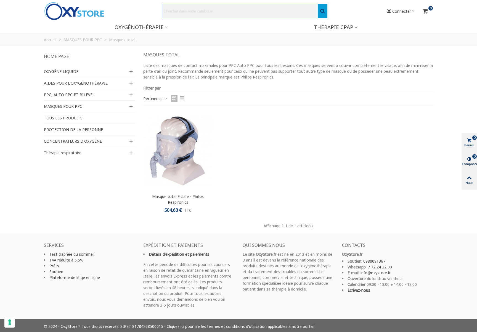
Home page (56, 56)
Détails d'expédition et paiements (179, 254)
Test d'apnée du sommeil (71, 254)
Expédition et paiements (173, 245)
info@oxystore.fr (376, 272)
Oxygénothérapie (139, 26)
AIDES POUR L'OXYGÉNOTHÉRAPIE (76, 83)
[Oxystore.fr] (74, 11)
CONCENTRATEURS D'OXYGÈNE (73, 141)
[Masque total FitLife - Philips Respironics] (178, 151)
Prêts (54, 265)
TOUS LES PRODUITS (63, 118)
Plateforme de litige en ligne (74, 277)
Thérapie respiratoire (62, 152)
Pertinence (153, 98)
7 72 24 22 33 (380, 267)
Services (54, 245)
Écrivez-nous (359, 290)
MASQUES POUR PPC (63, 106)
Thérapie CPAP (333, 26)
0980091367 (374, 261)
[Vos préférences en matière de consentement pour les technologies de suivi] (9, 322)
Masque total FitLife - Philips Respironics (178, 199)
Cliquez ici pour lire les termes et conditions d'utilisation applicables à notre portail (240, 326)
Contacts (353, 245)
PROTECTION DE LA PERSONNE (73, 129)
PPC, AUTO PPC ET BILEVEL (69, 94)
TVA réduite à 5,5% (66, 260)
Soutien (56, 271)
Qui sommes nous (264, 245)
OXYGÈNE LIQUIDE (61, 71)
